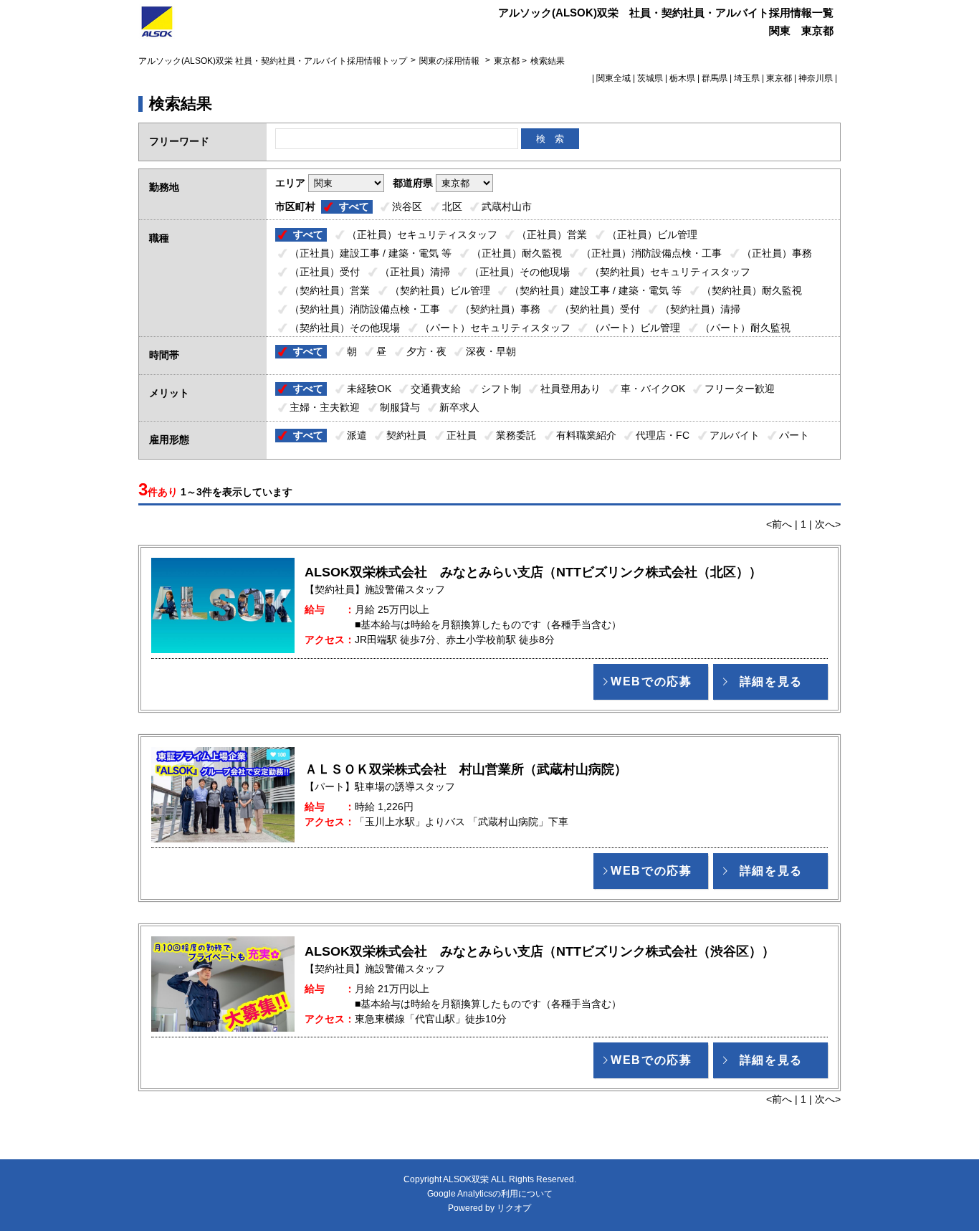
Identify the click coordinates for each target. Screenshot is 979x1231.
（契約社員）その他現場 (345, 327)
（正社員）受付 (325, 271)
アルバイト (735, 435)
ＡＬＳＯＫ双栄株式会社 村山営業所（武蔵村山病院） (466, 769)
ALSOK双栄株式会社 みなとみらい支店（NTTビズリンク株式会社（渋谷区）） (540, 951)
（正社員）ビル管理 (652, 234)
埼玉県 (747, 78)
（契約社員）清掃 (700, 309)
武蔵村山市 (507, 206)
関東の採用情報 (450, 61)
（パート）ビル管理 (635, 327)
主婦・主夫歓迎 (325, 407)
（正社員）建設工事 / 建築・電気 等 (371, 253)
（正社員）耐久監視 (517, 253)
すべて (354, 206)
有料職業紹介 (586, 435)
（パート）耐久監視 (745, 327)
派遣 (357, 435)
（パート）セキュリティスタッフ (495, 327)
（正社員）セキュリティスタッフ (422, 234)
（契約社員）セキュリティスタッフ (670, 271)
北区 (452, 206)
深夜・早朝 (491, 351)
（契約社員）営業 (330, 290)
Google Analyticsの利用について (490, 1194)
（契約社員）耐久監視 (752, 290)
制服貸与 (400, 407)
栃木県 (682, 78)
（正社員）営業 (552, 234)
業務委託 (516, 435)
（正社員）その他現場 (519, 271)
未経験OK (369, 388)
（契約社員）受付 (600, 309)
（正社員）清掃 (415, 271)
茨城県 (650, 78)
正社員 (461, 435)
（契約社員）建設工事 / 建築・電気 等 (596, 290)
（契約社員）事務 (500, 309)
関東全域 (613, 78)
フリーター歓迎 (740, 388)
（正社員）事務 (777, 253)
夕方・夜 (426, 351)
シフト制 (501, 388)
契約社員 (406, 435)
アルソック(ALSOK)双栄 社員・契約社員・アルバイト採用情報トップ (272, 61)
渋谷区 (407, 206)
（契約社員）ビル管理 (440, 290)
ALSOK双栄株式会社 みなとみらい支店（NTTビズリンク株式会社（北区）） (533, 572)
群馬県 (714, 78)
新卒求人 (459, 407)
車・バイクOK (653, 388)
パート (794, 435)
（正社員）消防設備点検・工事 (651, 253)
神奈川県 (815, 78)
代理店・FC (662, 435)
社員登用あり (570, 388)
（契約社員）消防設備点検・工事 (365, 309)
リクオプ (514, 1208)
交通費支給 (436, 388)
